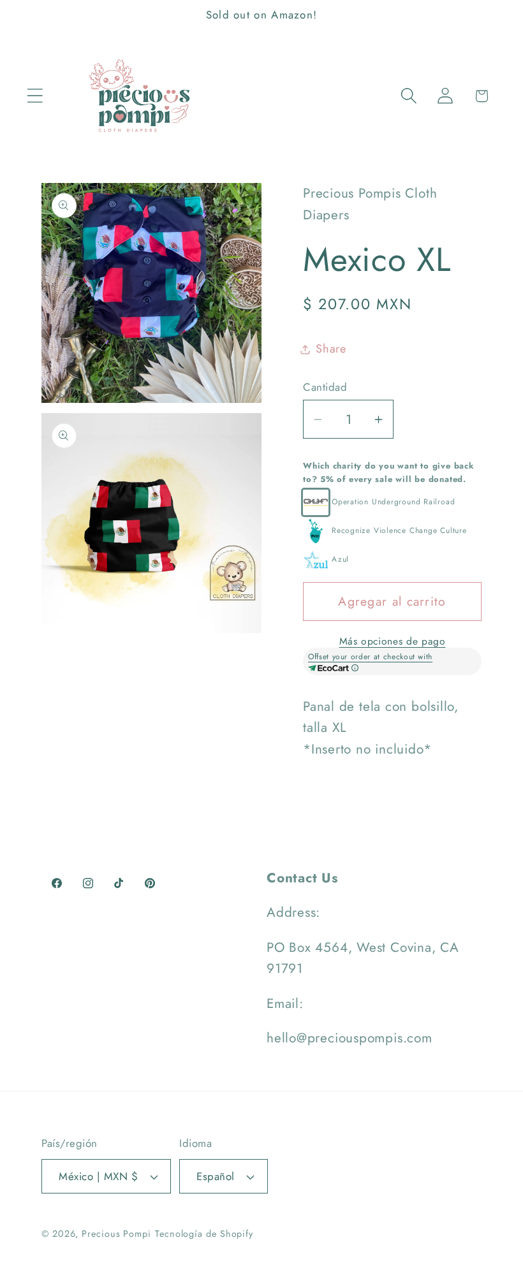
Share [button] (331, 348)
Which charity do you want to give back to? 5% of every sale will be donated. (389, 472)
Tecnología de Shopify (204, 1233)
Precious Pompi (116, 1233)
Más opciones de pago (392, 641)
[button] (35, 96)
